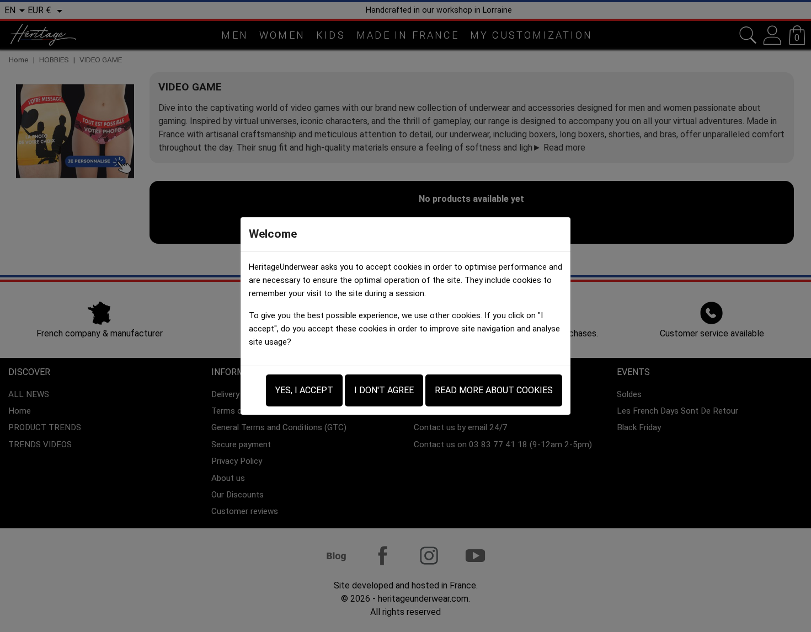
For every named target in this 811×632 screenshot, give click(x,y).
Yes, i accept (304, 390)
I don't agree (384, 390)
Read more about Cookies (494, 390)
